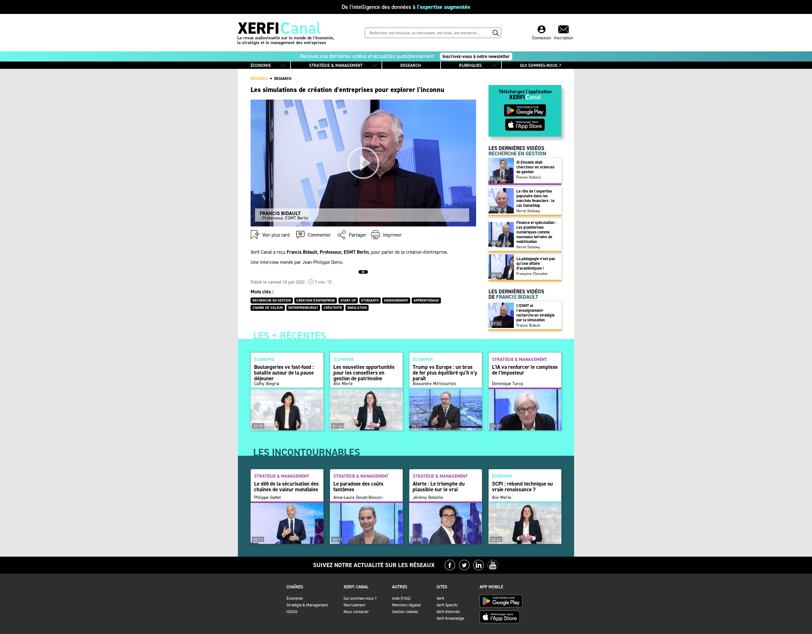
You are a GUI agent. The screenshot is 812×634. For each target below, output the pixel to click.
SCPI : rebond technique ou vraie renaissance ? (522, 486)
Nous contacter (356, 611)
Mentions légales (406, 605)
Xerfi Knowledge (450, 618)
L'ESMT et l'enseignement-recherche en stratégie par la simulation (535, 312)
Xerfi (440, 598)
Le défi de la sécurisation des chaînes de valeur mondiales (286, 486)
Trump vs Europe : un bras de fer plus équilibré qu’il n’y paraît (445, 372)
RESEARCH (410, 65)
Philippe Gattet (267, 497)
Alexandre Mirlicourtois (434, 384)
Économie (294, 598)
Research (282, 78)
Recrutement (354, 605)
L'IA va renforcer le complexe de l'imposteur (525, 370)
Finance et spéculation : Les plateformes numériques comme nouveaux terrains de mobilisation (536, 232)
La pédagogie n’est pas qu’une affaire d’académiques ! (535, 263)
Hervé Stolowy (528, 211)
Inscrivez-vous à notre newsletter (476, 56)
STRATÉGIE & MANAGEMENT (336, 65)
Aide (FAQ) (401, 598)
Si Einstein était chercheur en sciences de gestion (535, 167)
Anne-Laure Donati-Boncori (358, 497)
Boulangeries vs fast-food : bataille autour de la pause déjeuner (284, 372)
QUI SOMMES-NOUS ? (540, 65)
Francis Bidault (528, 325)
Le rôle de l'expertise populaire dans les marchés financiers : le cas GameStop (535, 198)
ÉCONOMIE (261, 65)
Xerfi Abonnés (448, 611)
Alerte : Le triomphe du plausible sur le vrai (439, 486)
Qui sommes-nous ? (360, 598)
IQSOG (292, 611)
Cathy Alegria (266, 384)
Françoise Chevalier (532, 273)
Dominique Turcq (507, 384)
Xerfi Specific (447, 605)
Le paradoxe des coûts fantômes (358, 486)
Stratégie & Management (307, 605)
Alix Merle (343, 384)
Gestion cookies (405, 611)
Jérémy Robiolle (428, 497)
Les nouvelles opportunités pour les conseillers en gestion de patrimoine (364, 372)
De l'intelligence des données (406, 7)
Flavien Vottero (528, 177)
